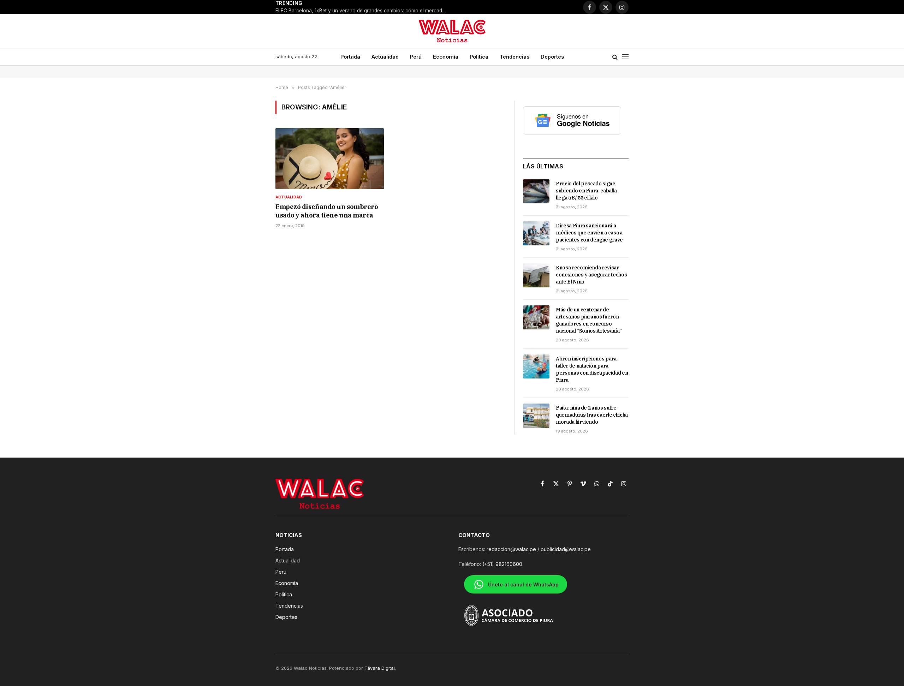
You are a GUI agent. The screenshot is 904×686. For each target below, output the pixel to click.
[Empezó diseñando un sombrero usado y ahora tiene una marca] (329, 158)
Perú (416, 57)
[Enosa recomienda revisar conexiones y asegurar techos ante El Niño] (536, 275)
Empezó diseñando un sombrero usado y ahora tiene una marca (326, 211)
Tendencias (514, 57)
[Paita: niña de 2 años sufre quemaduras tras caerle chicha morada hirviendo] (536, 416)
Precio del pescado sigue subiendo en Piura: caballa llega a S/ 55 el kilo (586, 190)
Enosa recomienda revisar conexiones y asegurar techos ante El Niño (591, 274)
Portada (350, 57)
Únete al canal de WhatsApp (523, 584)
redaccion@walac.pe (511, 549)
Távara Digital (379, 668)
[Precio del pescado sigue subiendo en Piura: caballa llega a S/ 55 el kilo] (536, 191)
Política (479, 57)
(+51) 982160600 (502, 564)
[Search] (615, 57)
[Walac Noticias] (452, 31)
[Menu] (625, 57)
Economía (445, 57)
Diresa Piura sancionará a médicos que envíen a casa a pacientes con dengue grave (589, 232)
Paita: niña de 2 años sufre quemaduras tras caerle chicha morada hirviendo (592, 415)
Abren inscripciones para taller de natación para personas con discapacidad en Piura (592, 369)
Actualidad (385, 57)
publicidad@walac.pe (566, 549)
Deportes (552, 57)
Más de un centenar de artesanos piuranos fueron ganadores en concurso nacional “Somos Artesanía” (589, 320)
